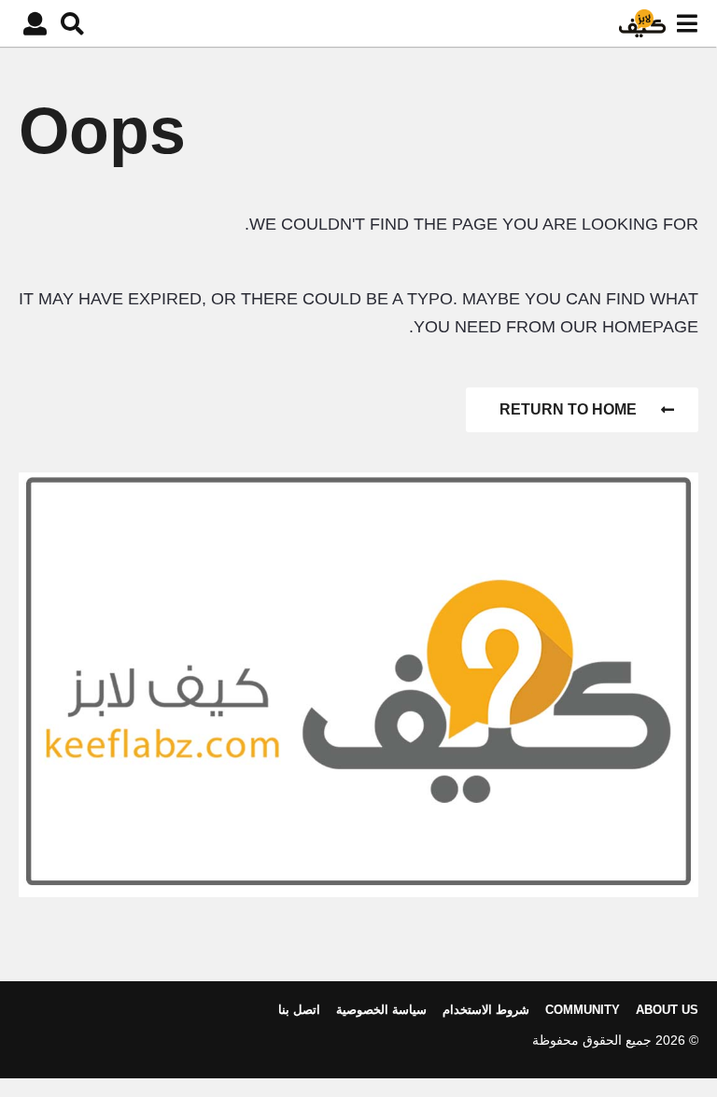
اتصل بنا (299, 1010)
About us (667, 1010)
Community (582, 1010)
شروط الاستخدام (486, 1010)
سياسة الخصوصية (381, 1010)
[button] (686, 23)
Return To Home (568, 409)
